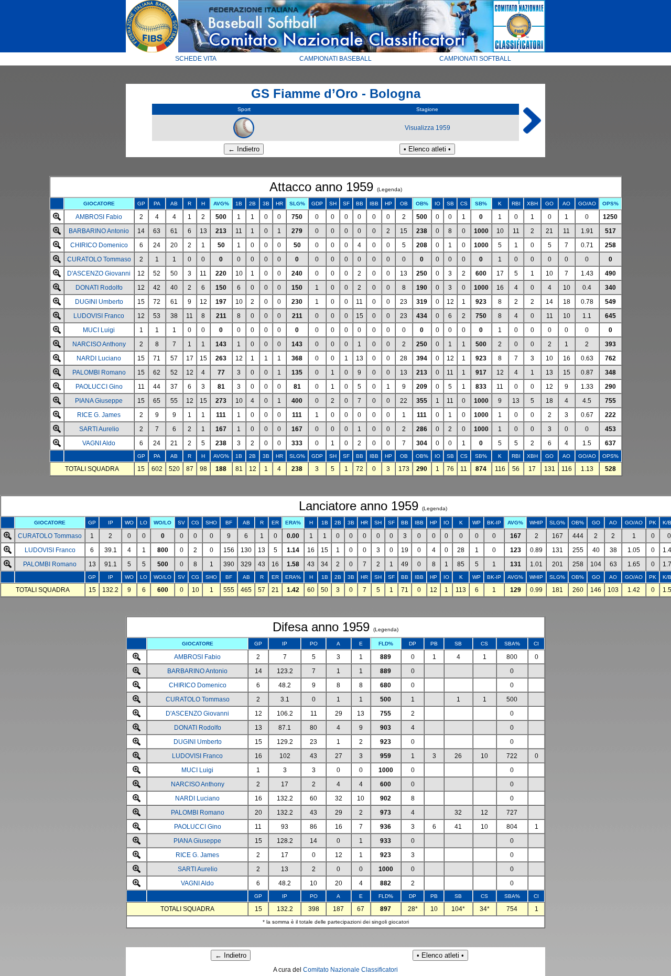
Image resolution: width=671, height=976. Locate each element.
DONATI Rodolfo (99, 287)
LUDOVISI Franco (98, 316)
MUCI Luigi (99, 330)
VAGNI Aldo (98, 443)
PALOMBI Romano (99, 372)
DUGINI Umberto (99, 301)
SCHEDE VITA (196, 58)
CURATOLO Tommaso (99, 259)
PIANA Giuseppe (99, 400)
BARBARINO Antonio (99, 231)
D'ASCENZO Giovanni (99, 273)
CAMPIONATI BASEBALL (335, 58)
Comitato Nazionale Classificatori (350, 969)
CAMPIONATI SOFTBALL (475, 58)
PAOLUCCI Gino (99, 386)
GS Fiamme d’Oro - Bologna (335, 93)
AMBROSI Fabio (98, 217)
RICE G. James (99, 415)
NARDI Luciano (99, 358)
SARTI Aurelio (99, 429)
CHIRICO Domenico (99, 245)
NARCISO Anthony (99, 344)
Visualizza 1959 (427, 127)
